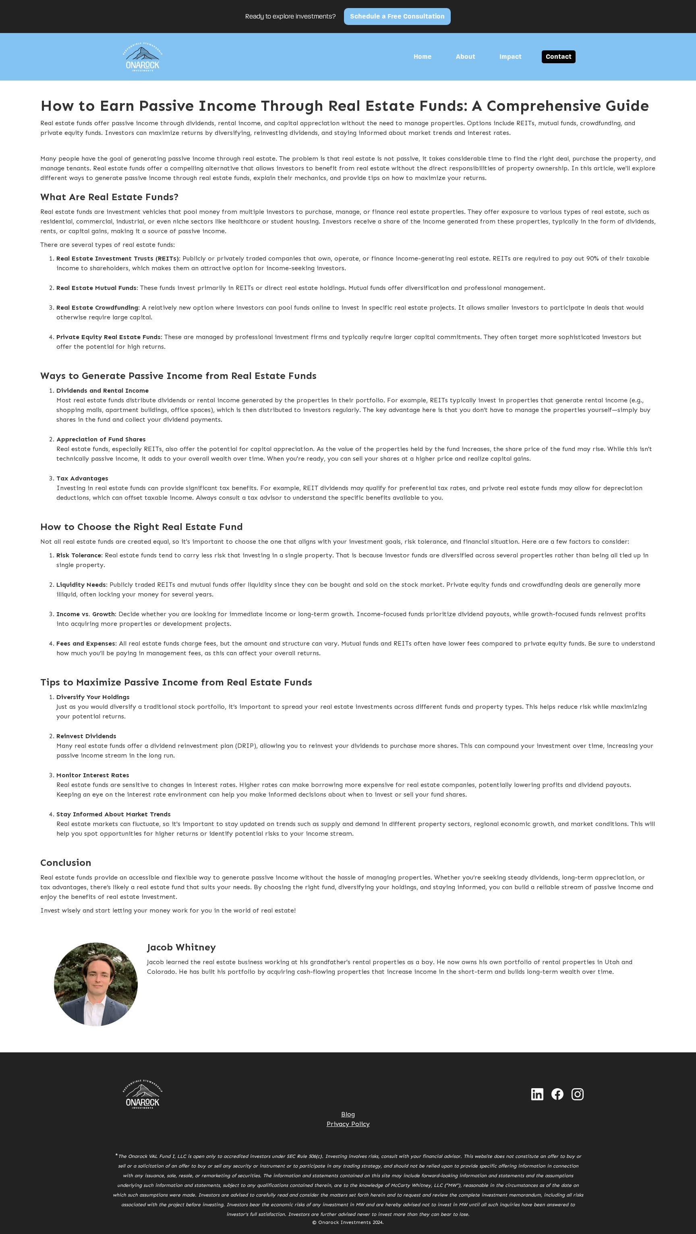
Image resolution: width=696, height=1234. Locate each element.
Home (423, 56)
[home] (142, 56)
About (465, 56)
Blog (348, 1114)
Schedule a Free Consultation (397, 16)
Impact (510, 56)
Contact (559, 56)
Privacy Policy (348, 1124)
